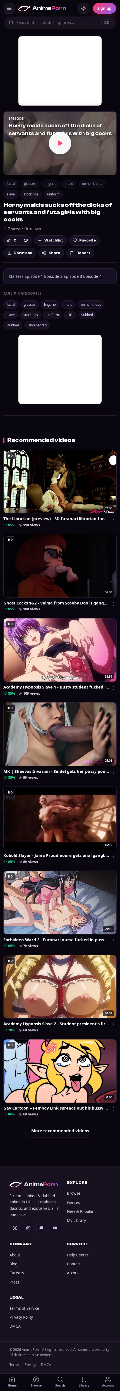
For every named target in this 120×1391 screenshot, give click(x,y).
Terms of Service (24, 1308)
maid (69, 183)
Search (60, 1385)
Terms (14, 1364)
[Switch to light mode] (83, 8)
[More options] (114, 520)
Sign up (104, 8)
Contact (74, 1263)
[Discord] (41, 1228)
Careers (16, 1272)
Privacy (30, 1364)
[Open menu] (9, 8)
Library (84, 1385)
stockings (31, 194)
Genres (73, 1202)
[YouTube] (55, 1228)
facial (11, 183)
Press (14, 1282)
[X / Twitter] (14, 1228)
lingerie (50, 183)
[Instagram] (28, 1228)
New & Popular (80, 1211)
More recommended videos (60, 1130)
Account (74, 1272)
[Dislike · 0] (26, 240)
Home (12, 1385)
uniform (53, 194)
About (14, 1255)
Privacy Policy (21, 1317)
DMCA (15, 1326)
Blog (13, 1263)
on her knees (92, 183)
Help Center (77, 1255)
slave (11, 194)
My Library (76, 1220)
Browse (73, 1193)
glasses (30, 183)
